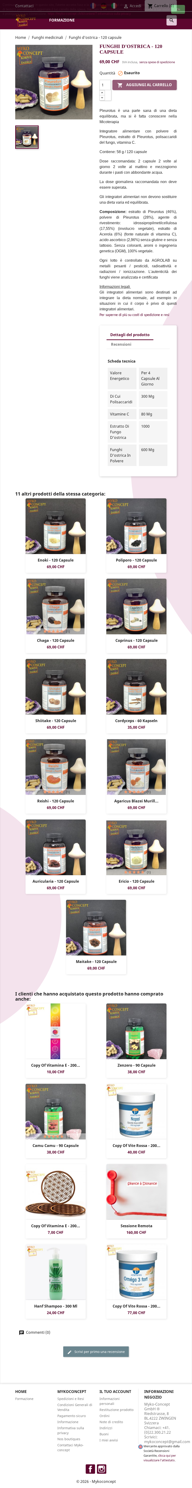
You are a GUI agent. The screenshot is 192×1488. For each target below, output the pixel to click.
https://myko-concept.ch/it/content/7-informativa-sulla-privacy (89, 13)
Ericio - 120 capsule (136, 881)
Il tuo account (115, 1391)
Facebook (90, 1469)
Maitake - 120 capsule (96, 961)
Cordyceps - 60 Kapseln (136, 720)
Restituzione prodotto (116, 1409)
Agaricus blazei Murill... (136, 801)
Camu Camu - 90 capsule (56, 1145)
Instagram (101, 1469)
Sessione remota (136, 1225)
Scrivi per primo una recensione (99, 1351)
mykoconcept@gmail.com (167, 1441)
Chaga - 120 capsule (55, 640)
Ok (178, 9)
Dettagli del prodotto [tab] (130, 334)
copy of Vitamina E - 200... (55, 1065)
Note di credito (111, 1422)
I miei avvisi (109, 1440)
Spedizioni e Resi (70, 1398)
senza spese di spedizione (157, 62)
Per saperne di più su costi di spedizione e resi (134, 315)
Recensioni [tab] (121, 344)
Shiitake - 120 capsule (55, 720)
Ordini (105, 1416)
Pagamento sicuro (71, 1416)
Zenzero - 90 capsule (136, 1065)
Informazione (67, 1422)
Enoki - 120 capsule (56, 560)
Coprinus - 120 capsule (136, 640)
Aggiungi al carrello (144, 85)
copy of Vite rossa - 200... (136, 1145)
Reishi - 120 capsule (55, 801)
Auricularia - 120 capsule (56, 881)
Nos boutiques (68, 1439)
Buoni (104, 1434)
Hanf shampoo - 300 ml (55, 1306)
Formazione (62, 20)
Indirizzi (106, 1428)
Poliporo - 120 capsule (136, 560)
